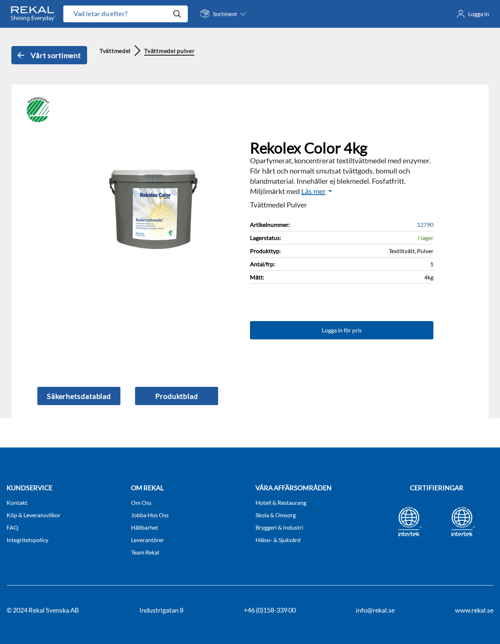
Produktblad (176, 396)
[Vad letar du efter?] (125, 13)
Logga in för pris (342, 330)
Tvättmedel (115, 50)
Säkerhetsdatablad (79, 396)
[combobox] (117, 13)
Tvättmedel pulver (169, 50)
